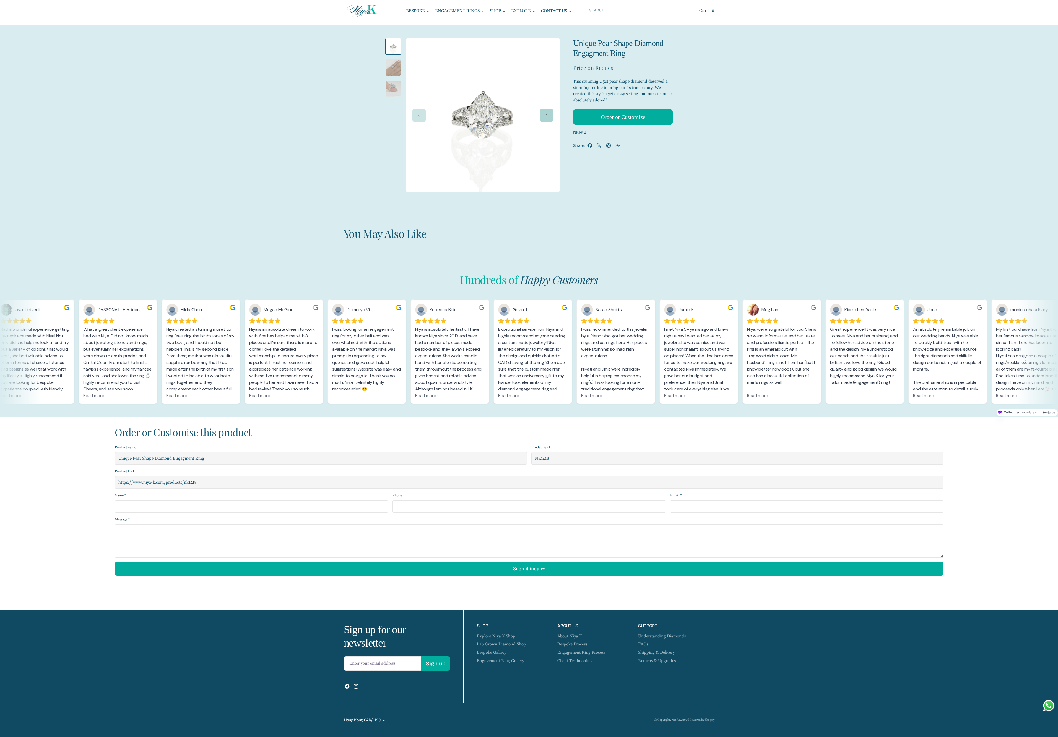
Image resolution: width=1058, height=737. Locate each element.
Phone (397, 495)
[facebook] (589, 147)
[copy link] (618, 147)
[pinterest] (608, 147)
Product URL (125, 471)
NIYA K (676, 720)
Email (676, 495)
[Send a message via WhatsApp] (1048, 705)
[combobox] (635, 10)
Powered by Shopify (702, 720)
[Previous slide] (419, 115)
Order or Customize (623, 117)
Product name (125, 447)
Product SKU (541, 447)
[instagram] (356, 686)
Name (120, 495)
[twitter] (599, 147)
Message (122, 519)
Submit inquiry (529, 569)
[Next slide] (546, 115)
